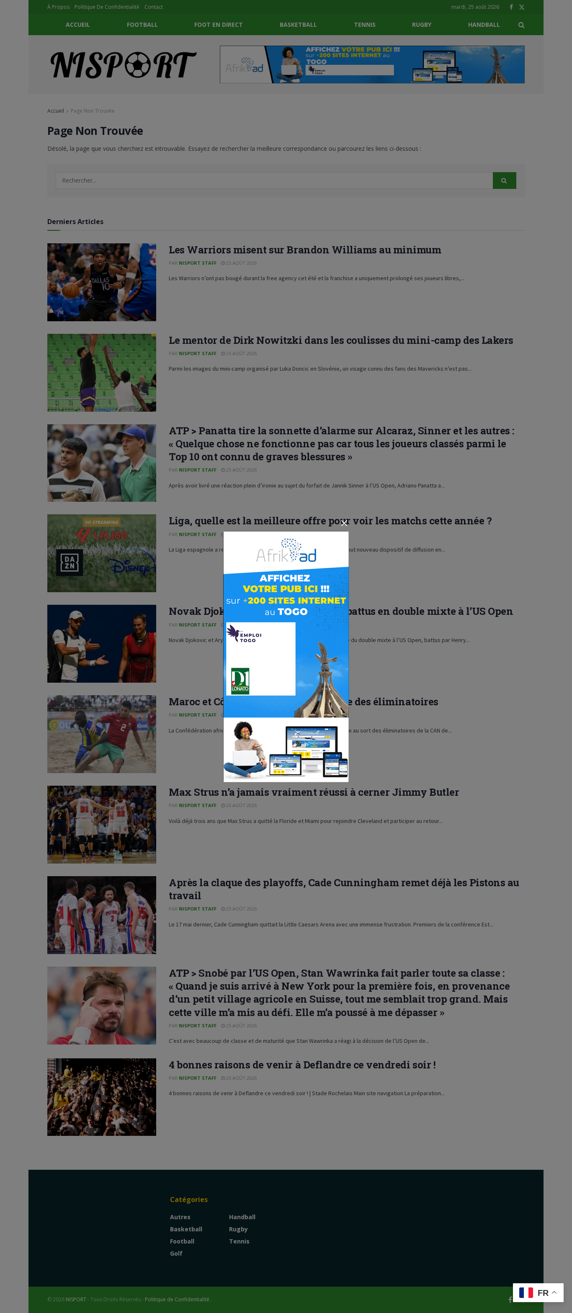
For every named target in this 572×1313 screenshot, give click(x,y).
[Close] (344, 523)
